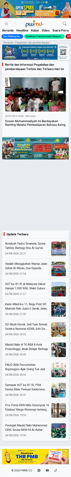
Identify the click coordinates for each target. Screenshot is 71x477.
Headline (22, 30)
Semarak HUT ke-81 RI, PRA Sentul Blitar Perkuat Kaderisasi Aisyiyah (25, 387)
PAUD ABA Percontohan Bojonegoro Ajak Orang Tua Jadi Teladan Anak (25, 367)
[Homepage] (35, 23)
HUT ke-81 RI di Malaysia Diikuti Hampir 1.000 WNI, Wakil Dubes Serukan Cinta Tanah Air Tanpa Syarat (25, 286)
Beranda (8, 30)
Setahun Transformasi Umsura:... (44, 36)
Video (46, 30)
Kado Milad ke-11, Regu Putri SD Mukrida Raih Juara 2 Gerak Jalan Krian (26, 306)
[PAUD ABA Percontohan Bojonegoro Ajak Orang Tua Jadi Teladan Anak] (58, 370)
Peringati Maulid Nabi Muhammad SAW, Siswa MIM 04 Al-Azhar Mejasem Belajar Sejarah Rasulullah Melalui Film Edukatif (26, 427)
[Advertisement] (35, 194)
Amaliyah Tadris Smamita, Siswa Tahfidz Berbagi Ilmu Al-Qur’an (25, 246)
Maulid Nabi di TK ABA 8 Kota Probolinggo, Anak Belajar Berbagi (26, 347)
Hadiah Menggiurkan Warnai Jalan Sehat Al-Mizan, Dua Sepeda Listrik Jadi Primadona (26, 266)
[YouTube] (47, 470)
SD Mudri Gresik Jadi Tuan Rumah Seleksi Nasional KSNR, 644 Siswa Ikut (27, 326)
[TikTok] (56, 470)
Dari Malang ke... (12, 36)
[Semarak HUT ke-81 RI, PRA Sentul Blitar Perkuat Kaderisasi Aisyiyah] (58, 390)
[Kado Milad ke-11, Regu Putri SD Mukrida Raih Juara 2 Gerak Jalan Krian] (58, 309)
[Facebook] (39, 470)
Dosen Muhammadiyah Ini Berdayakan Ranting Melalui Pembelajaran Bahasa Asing (35, 122)
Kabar (35, 30)
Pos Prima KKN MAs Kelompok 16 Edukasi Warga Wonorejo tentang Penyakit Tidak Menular (27, 407)
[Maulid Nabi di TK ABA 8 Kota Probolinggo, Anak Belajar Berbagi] (58, 350)
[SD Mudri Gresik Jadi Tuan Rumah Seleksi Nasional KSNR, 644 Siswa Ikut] (58, 329)
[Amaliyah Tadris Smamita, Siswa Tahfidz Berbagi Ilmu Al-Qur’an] (58, 249)
